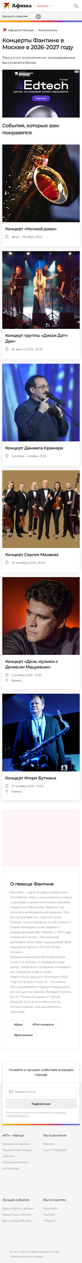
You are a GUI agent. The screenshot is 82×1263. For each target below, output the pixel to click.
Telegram (49, 1220)
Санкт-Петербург (55, 1150)
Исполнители (47, 30)
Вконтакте (50, 1208)
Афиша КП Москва (21, 30)
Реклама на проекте (16, 1144)
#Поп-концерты (43, 1024)
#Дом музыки (23, 1035)
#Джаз (18, 1024)
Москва (48, 1144)
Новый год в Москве (16, 1214)
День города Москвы (16, 1220)
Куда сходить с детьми (18, 1208)
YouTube (49, 1214)
